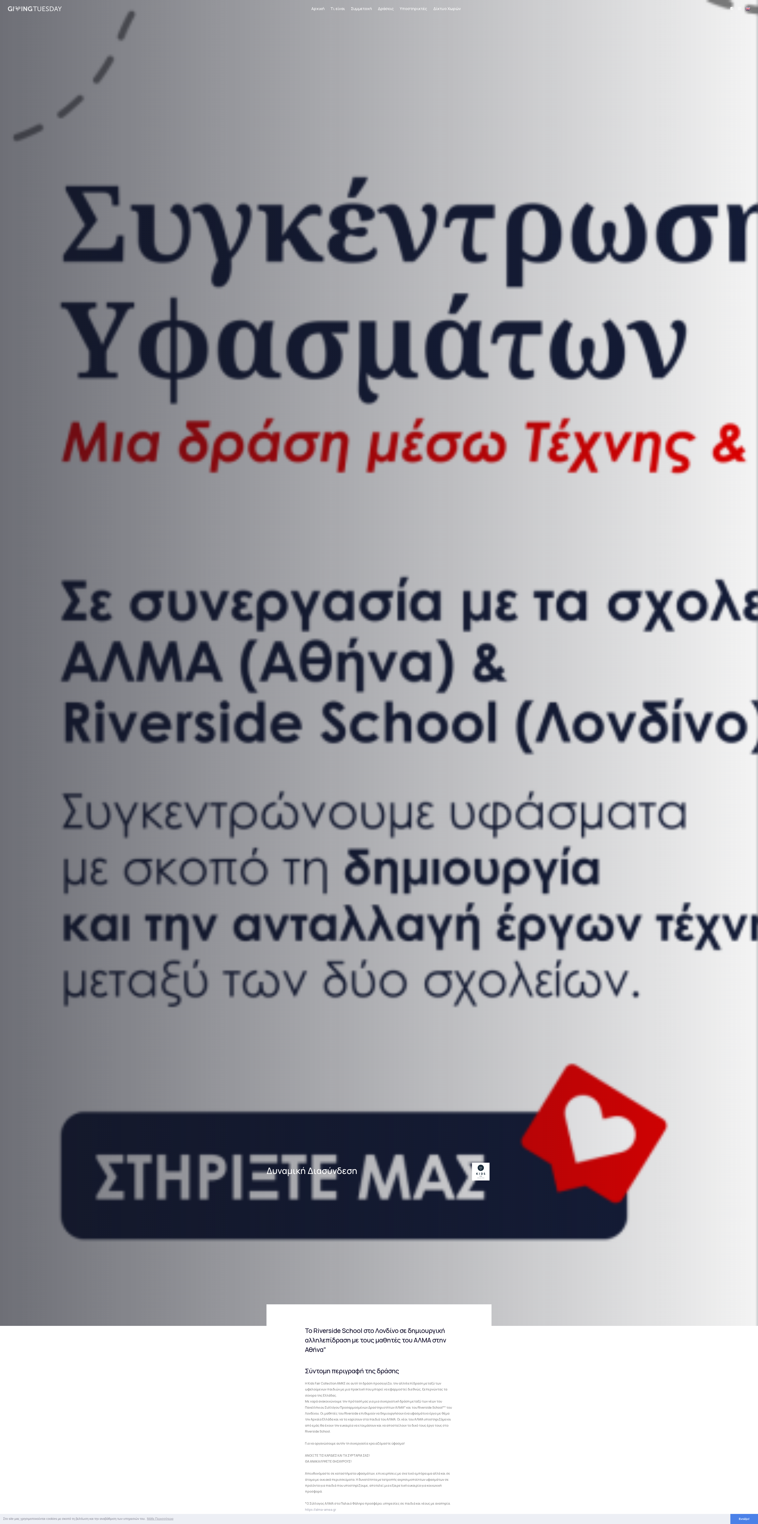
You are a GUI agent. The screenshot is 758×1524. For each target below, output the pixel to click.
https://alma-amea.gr (320, 1509)
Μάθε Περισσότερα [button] (160, 1518)
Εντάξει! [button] (744, 1518)
